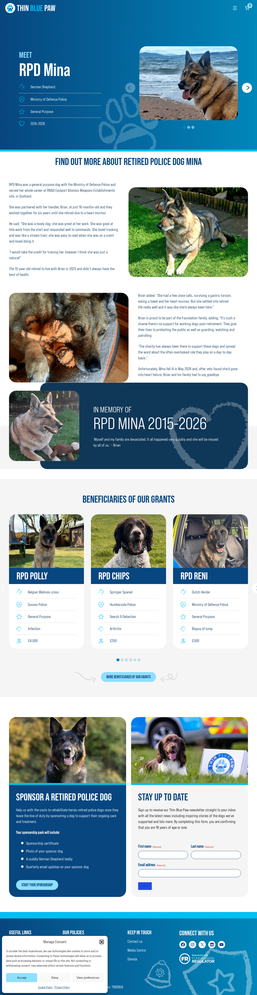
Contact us (135, 941)
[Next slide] (247, 88)
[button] (102, 942)
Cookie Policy (45, 987)
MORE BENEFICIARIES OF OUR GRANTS (128, 677)
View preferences (87, 977)
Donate (132, 959)
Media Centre (136, 950)
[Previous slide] (130, 88)
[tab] (184, 127)
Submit (145, 886)
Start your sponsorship (37, 885)
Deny (54, 977)
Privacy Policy (62, 987)
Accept (21, 977)
